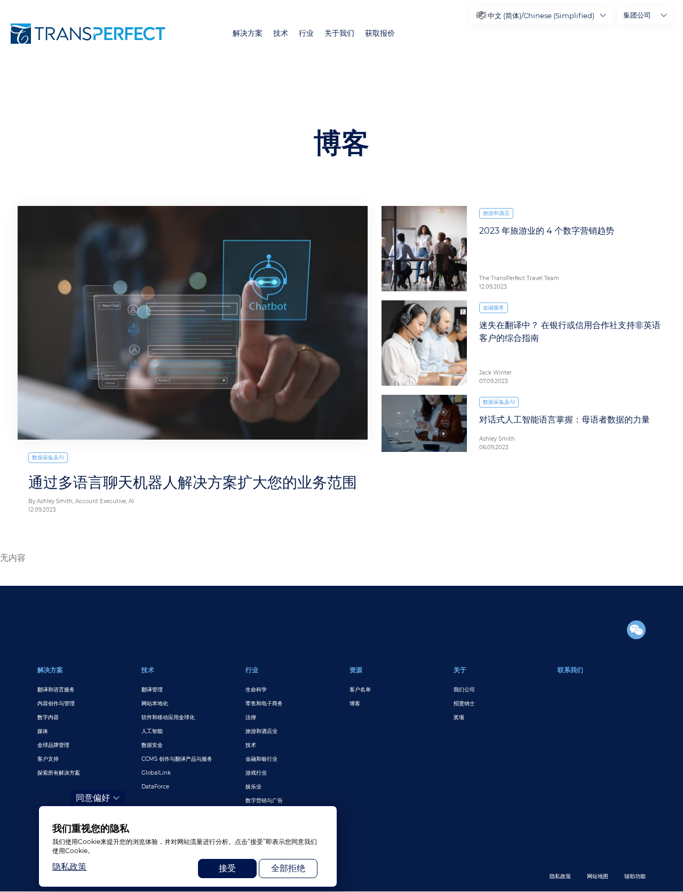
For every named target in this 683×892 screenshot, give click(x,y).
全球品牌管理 (53, 745)
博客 (355, 703)
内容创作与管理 (56, 703)
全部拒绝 (288, 868)
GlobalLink (156, 772)
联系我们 (570, 670)
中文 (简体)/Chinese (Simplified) (541, 15)
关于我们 (339, 33)
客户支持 (48, 758)
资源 (356, 670)
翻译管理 (152, 689)
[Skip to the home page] (88, 33)
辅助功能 (635, 876)
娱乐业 (253, 786)
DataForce (155, 786)
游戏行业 (256, 772)
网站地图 (597, 876)
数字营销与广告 (264, 800)
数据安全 (152, 745)
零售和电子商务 (264, 703)
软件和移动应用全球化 (168, 717)
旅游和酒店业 (261, 731)
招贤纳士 (464, 703)
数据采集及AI (48, 457)
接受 (227, 868)
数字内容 (48, 717)
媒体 (42, 731)
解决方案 (248, 33)
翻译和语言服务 (56, 689)
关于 (460, 670)
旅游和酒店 (496, 213)
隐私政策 (560, 876)
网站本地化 (154, 703)
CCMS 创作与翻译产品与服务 (176, 758)
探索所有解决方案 (58, 772)
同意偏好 (93, 798)
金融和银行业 (261, 758)
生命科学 (256, 689)
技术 (280, 33)
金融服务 (493, 307)
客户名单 (360, 689)
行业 (306, 33)
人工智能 (152, 731)
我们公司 (464, 689)
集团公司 (637, 15)
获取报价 (380, 33)
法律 (250, 717)
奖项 (459, 717)
